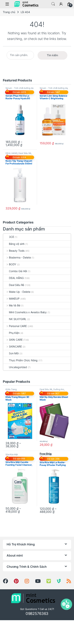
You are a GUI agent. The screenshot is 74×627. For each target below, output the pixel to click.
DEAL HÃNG (11, 153)
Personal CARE (18, 326)
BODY (12, 264)
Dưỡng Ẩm (58, 389)
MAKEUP (14, 298)
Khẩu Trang (11, 389)
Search (53, 4)
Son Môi (14, 353)
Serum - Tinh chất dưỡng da (19, 88)
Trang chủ (9, 12)
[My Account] (61, 4)
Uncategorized (18, 367)
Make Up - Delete (19, 291)
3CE (11, 236)
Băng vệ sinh (16, 243)
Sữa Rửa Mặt (12, 454)
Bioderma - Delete (20, 257)
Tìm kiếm (52, 55)
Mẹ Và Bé (14, 305)
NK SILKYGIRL (17, 319)
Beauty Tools (16, 250)
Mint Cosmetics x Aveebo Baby (28, 312)
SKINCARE (15, 346)
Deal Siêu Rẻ (24, 153)
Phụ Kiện (14, 332)
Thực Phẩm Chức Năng (23, 360)
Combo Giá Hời (18, 271)
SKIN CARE (16, 339)
